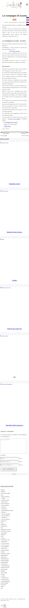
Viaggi (2, 586)
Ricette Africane (4, 555)
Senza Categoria (4, 583)
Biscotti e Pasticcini (5, 496)
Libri (14, 19)
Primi (2, 536)
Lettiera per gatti (24, 134)
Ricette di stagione (5, 560)
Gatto (2, 522)
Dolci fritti (3, 507)
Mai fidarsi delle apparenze (14, 425)
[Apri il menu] (27, 5)
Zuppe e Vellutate (5, 550)
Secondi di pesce (5, 579)
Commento (3, 455)
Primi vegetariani (5, 546)
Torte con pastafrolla (5, 514)
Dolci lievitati (4, 508)
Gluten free (3, 524)
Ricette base (3, 557)
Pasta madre (4, 533)
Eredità (14, 280)
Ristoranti (3, 570)
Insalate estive (4, 526)
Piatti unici (3, 534)
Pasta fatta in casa (5, 539)
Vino (2, 588)
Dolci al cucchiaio (5, 505)
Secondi (2, 574)
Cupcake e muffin (5, 500)
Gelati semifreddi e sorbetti (7, 510)
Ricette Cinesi (4, 564)
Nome (20, 458)
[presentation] (14, 161)
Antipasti (3, 489)
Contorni (3, 576)
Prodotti (2, 552)
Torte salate (3, 584)
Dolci (2, 495)
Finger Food (3, 520)
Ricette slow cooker (5, 567)
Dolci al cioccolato (5, 503)
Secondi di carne (5, 577)
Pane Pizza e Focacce (6, 531)
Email (20, 461)
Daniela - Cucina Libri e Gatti (11, 22)
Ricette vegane (4, 569)
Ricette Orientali (4, 562)
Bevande (3, 491)
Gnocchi (3, 538)
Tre (14, 377)
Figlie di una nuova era (14, 328)
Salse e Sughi (4, 572)
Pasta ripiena (4, 541)
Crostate (3, 498)
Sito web (21, 464)
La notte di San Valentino (14, 118)
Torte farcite (4, 517)
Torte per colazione (5, 519)
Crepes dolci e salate (5, 493)
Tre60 (7, 128)
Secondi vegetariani (5, 581)
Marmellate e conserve (6, 529)
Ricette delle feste (5, 558)
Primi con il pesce (5, 543)
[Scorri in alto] (2, 606)
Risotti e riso (4, 548)
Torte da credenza (5, 515)
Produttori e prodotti (5, 553)
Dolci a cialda (4, 501)
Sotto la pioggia (5, 134)
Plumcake (3, 512)
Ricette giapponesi (5, 565)
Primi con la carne (5, 545)
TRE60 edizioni (7, 126)
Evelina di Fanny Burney (14, 232)
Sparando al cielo (14, 184)
